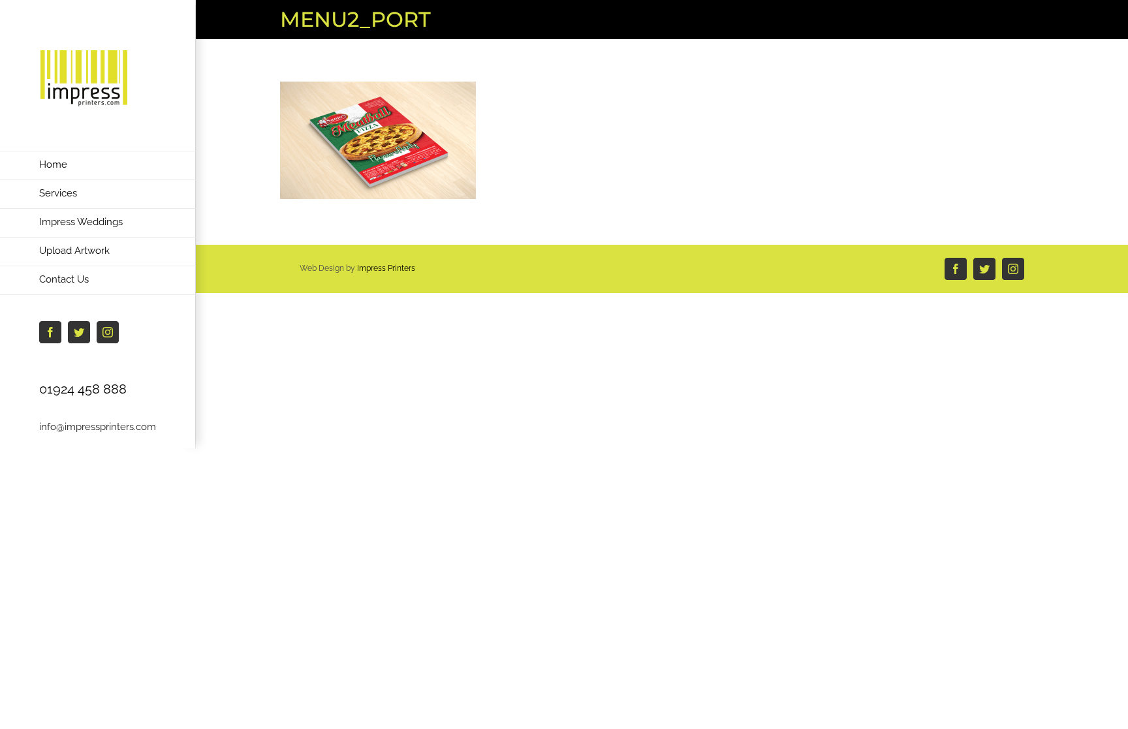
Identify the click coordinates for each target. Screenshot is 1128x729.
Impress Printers (386, 268)
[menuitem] (98, 165)
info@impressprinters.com (97, 427)
